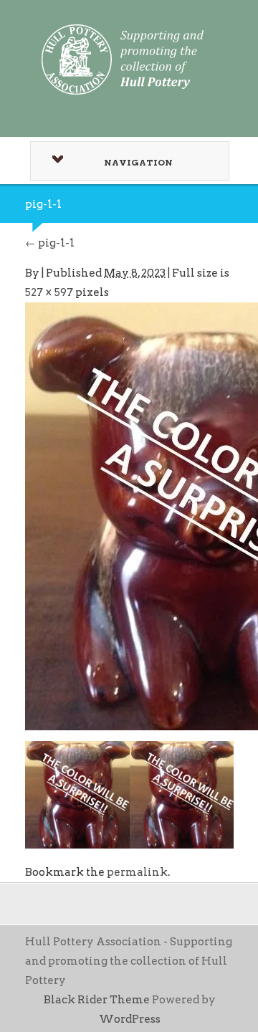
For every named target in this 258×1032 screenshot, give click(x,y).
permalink (137, 872)
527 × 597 (49, 292)
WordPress (130, 1019)
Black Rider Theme (97, 999)
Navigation (138, 162)
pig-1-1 (50, 242)
